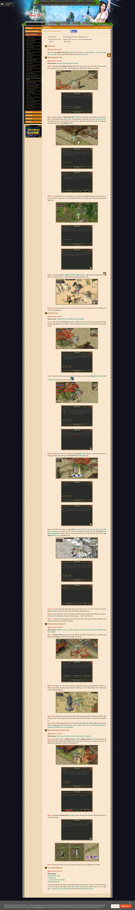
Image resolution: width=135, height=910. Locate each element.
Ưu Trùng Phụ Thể (31, 105)
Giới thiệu (56, 2)
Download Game (33, 131)
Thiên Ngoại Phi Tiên (70, 37)
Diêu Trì (28, 50)
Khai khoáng (29, 57)
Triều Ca (28, 95)
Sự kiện (48, 2)
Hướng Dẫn (29, 112)
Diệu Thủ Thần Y (30, 47)
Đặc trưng (70, 2)
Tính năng (78, 2)
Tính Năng (29, 118)
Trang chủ (36, 15)
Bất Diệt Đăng (30, 44)
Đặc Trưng (29, 115)
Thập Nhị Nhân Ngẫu (31, 82)
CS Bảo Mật (92, 2)
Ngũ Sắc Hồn (30, 63)
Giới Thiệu (29, 28)
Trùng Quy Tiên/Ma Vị (32, 102)
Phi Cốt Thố (29, 69)
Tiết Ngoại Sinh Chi (31, 89)
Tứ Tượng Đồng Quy (85, 39)
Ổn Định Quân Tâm (31, 66)
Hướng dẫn (63, 2)
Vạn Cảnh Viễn (30, 108)
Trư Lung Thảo (30, 98)
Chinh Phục (29, 121)
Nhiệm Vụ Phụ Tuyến (31, 34)
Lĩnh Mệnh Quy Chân (31, 60)
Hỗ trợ (85, 22)
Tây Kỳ (28, 79)
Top (109, 55)
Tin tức (41, 2)
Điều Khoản (85, 2)
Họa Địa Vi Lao (83, 37)
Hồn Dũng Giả (30, 53)
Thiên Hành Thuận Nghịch (32, 85)
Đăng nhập (74, 22)
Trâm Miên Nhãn (30, 92)
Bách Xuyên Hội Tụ (31, 40)
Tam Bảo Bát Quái (31, 73)
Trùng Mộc (52, 37)
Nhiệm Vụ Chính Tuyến (32, 31)
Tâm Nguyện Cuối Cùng (32, 76)
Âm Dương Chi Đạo (31, 37)
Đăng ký (63, 22)
